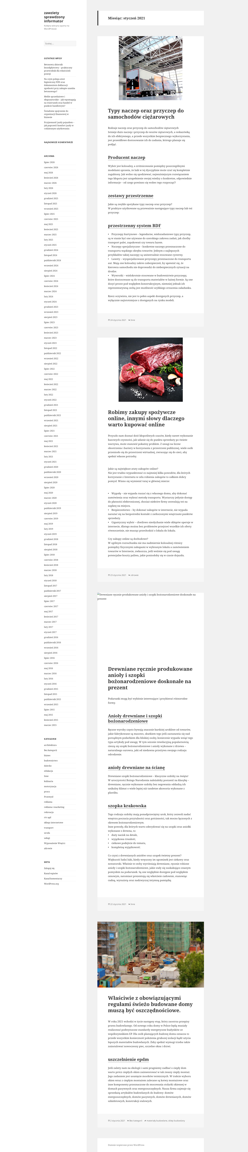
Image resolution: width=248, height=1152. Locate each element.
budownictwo (51, 760)
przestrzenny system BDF (134, 225)
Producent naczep (126, 157)
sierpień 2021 (50, 425)
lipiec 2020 (49, 487)
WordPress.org (51, 883)
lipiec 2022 (49, 368)
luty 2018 (48, 575)
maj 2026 (48, 172)
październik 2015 (52, 699)
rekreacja (49, 812)
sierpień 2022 (50, 363)
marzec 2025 (50, 234)
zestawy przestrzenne (130, 195)
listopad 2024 (50, 255)
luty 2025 (48, 239)
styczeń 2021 (50, 461)
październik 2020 (52, 472)
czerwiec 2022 (51, 374)
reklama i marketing (54, 807)
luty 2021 (48, 456)
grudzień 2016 (51, 637)
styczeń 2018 (50, 580)
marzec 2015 (50, 725)
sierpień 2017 (50, 596)
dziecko (48, 765)
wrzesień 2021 (51, 420)
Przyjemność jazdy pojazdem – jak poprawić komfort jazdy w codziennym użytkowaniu (59, 125)
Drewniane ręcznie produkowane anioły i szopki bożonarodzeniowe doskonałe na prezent (150, 678)
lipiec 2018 (49, 554)
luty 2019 (48, 528)
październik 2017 (52, 590)
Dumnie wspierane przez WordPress (126, 1145)
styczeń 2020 (50, 503)
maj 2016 (48, 668)
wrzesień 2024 (51, 265)
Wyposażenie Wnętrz (54, 843)
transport (48, 827)
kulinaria (48, 781)
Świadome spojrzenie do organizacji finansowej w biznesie (56, 114)
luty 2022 (48, 394)
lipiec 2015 (49, 709)
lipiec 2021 (49, 430)
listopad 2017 (50, 585)
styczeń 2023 (50, 343)
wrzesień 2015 (51, 704)
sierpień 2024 (50, 270)
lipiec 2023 (49, 322)
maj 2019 (48, 523)
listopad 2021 (50, 410)
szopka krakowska (127, 805)
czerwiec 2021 (51, 436)
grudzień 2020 (51, 466)
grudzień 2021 (51, 405)
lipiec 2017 (49, 601)
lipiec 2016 (49, 658)
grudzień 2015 (51, 689)
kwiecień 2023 (51, 332)
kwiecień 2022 (51, 384)
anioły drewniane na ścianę (136, 767)
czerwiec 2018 (51, 559)
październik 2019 (52, 508)
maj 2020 (48, 492)
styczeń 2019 (50, 534)
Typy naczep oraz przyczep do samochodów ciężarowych (146, 113)
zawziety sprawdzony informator (54, 16)
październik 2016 (52, 642)
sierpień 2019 (50, 513)
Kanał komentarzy (53, 878)
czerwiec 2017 (51, 606)
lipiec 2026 (49, 162)
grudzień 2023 (51, 306)
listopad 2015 (50, 694)
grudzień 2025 (51, 198)
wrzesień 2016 (51, 647)
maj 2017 (48, 611)
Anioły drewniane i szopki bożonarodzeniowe (135, 718)
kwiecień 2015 (51, 720)
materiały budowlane (157, 1120)
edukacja (48, 771)
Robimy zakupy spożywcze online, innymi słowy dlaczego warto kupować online (146, 418)
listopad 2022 (50, 348)
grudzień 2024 (51, 250)
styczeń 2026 (50, 193)
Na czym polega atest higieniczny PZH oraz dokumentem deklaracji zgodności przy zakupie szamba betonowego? (59, 85)
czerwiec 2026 (51, 167)
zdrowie (48, 848)
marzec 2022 (50, 389)
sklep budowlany (176, 1120)
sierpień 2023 (50, 317)
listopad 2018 (50, 544)
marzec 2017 (50, 621)
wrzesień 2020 (51, 477)
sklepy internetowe (53, 822)
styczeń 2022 (50, 399)
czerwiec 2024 (51, 281)
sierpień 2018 (50, 549)
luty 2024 (48, 296)
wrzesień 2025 (51, 208)
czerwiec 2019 (51, 518)
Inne (46, 776)
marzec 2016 (50, 673)
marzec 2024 (50, 291)
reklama (48, 801)
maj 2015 (48, 714)
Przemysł (48, 796)
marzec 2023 (50, 337)
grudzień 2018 (51, 539)
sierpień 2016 (50, 652)
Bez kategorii (50, 750)
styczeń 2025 (50, 244)
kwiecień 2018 (51, 565)
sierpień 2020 (50, 482)
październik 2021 (52, 415)
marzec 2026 (50, 183)
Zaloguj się (49, 868)
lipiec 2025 (49, 213)
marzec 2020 (50, 497)
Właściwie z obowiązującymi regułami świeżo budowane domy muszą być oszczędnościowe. (150, 1004)
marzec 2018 (50, 570)
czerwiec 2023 (51, 327)
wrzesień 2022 (51, 358)
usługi (47, 838)
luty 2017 (48, 627)
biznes (47, 755)
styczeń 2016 (50, 683)
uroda (47, 832)
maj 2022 (48, 379)
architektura (50, 745)
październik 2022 (52, 353)
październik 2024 (52, 260)
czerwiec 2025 (51, 219)
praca (47, 791)
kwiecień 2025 (51, 229)
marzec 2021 (50, 451)
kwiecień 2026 (51, 177)
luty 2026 (48, 188)
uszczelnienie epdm (128, 1059)
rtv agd (47, 817)
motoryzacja (50, 786)
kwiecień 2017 (51, 616)
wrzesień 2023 (51, 312)
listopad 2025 (50, 203)
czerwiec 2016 (51, 663)
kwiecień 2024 (51, 286)
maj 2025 (48, 224)
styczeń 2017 (50, 632)
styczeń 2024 (50, 301)
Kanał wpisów (51, 873)
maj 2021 (48, 441)
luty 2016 (48, 678)
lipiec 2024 (49, 275)
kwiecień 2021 (51, 446)
